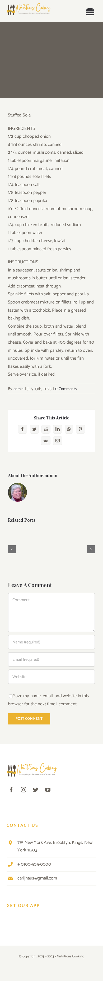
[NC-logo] (29, 5)
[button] (12, 549)
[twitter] (35, 790)
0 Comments (66, 389)
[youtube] (48, 790)
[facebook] (11, 790)
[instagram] (23, 790)
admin (18, 389)
